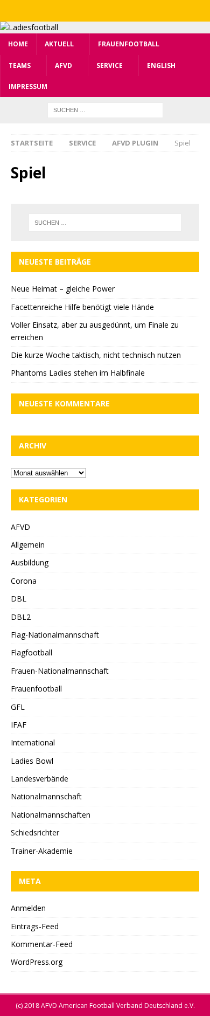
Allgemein (28, 545)
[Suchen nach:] (105, 109)
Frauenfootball (128, 44)
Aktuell (59, 44)
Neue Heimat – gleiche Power (63, 289)
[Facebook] (84, 11)
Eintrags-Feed (35, 926)
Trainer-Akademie (42, 851)
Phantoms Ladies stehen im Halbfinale (78, 373)
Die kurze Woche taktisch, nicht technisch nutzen (96, 355)
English (161, 65)
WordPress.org (36, 962)
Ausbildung (29, 562)
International (33, 742)
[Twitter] (105, 11)
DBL (18, 598)
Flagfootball (31, 652)
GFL (18, 707)
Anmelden (28, 908)
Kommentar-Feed (42, 944)
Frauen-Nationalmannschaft (60, 671)
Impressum (28, 86)
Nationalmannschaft (46, 796)
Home (18, 44)
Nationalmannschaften (50, 815)
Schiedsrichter (35, 832)
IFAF (18, 725)
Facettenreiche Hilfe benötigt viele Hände (82, 307)
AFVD (63, 65)
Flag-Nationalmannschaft (55, 635)
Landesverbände (39, 778)
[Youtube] (126, 11)
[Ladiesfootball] (29, 27)
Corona (24, 581)
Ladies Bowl (32, 761)
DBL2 (21, 617)
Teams (20, 65)
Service (109, 65)
